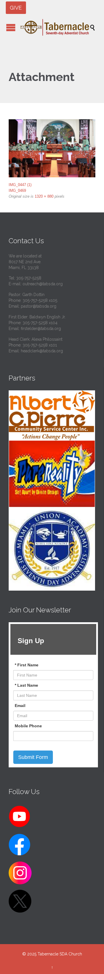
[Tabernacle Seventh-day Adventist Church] (55, 27)
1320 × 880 (44, 196)
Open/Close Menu (11, 27)
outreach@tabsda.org (43, 284)
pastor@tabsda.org (38, 306)
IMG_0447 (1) (20, 185)
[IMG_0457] (52, 148)
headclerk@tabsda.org (42, 351)
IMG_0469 (17, 190)
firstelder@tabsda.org (41, 328)
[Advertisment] (52, 415)
